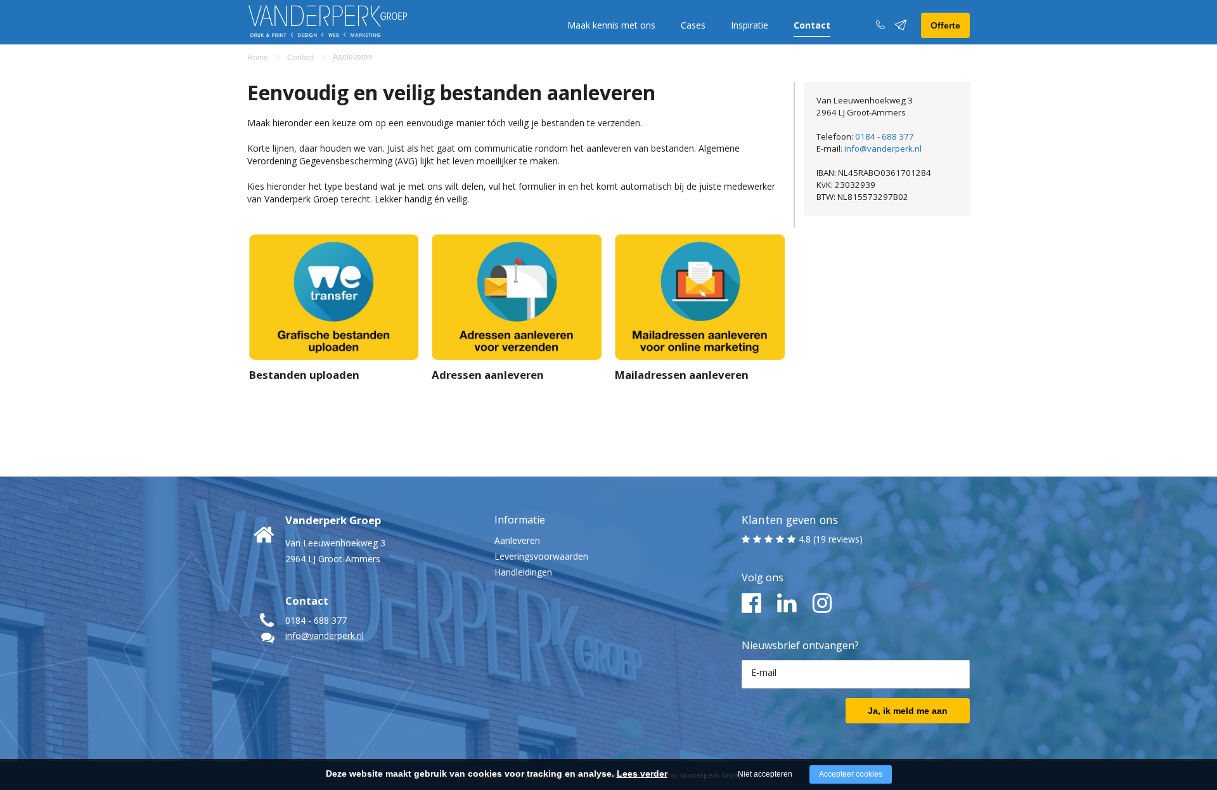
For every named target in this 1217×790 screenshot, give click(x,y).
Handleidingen (523, 572)
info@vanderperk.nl (324, 635)
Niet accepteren (765, 774)
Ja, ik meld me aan (908, 711)
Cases (693, 25)
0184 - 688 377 (884, 136)
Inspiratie (749, 25)
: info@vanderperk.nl (881, 148)
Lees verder (642, 773)
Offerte (945, 25)
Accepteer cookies (850, 774)
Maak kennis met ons (611, 25)
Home (257, 57)
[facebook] (751, 603)
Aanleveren (517, 540)
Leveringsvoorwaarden (541, 556)
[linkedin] (787, 603)
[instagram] (822, 603)
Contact (812, 25)
